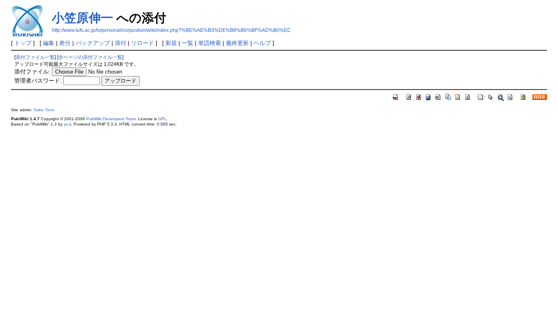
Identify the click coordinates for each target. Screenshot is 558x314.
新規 (171, 43)
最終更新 (237, 43)
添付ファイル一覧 (35, 57)
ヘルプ (262, 43)
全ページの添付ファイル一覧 (90, 57)
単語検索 (209, 43)
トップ (22, 43)
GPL (162, 119)
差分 (65, 43)
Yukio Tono (43, 110)
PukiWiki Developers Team (111, 119)
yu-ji (67, 124)
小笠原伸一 (82, 18)
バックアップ (93, 43)
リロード (142, 43)
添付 (120, 43)
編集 (48, 43)
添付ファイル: (32, 71)
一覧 (187, 43)
